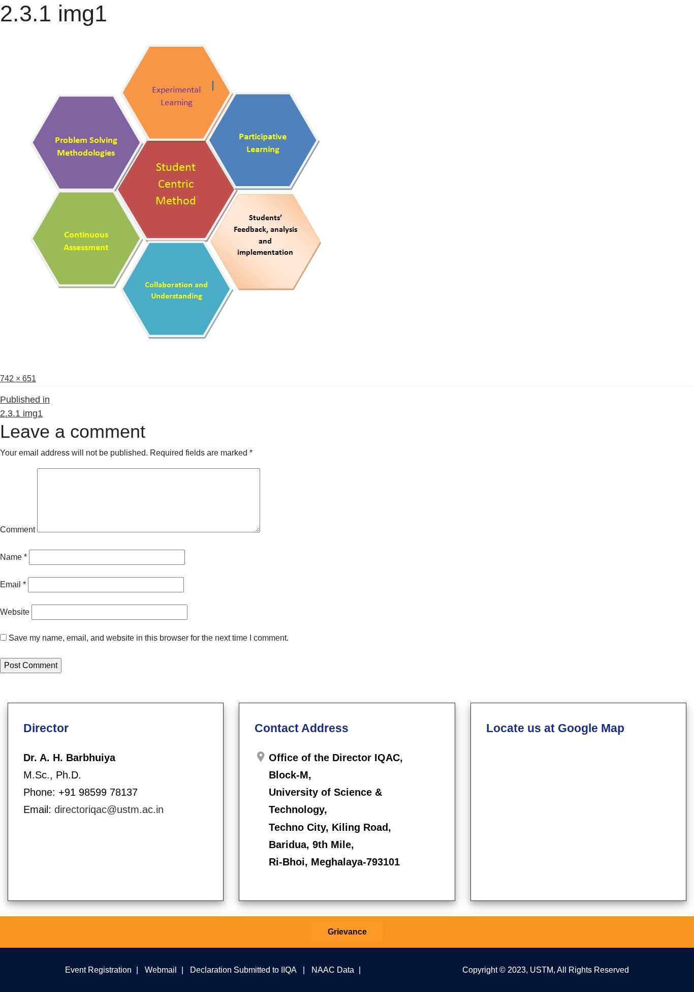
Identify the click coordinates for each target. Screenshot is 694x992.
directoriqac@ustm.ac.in (109, 809)
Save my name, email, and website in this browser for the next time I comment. (149, 638)
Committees (338, 19)
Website (14, 612)
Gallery (642, 19)
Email (13, 584)
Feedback (490, 19)
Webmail (161, 969)
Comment (17, 529)
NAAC (535, 19)
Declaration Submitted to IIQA (243, 969)
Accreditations (590, 19)
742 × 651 (18, 378)
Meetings (385, 19)
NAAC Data (332, 969)
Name (13, 557)
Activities (437, 19)
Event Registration (98, 969)
